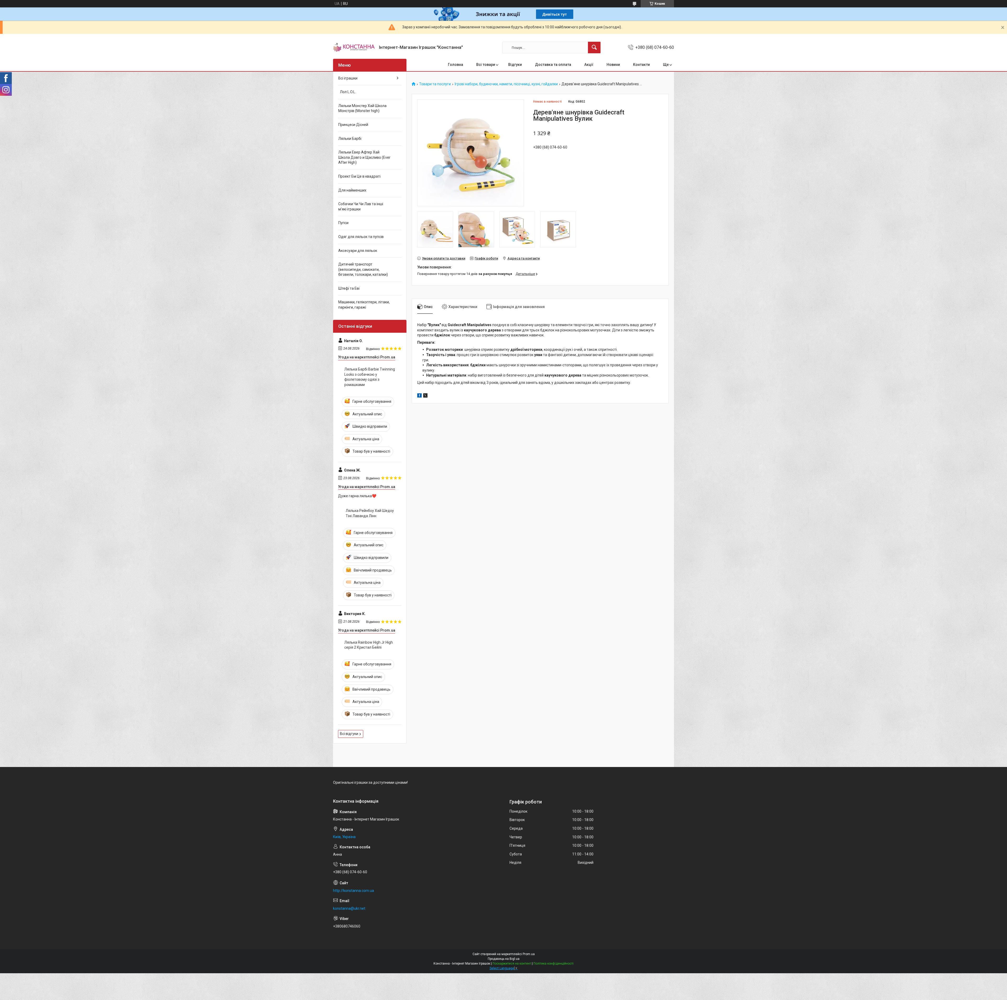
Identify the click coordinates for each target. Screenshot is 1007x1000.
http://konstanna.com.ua (353, 890)
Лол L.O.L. (347, 92)
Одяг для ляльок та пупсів (361, 237)
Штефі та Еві (349, 288)
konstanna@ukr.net (349, 908)
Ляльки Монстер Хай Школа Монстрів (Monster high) (362, 108)
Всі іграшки (347, 78)
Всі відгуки (349, 734)
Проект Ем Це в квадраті (359, 176)
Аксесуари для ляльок (357, 250)
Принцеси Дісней (353, 125)
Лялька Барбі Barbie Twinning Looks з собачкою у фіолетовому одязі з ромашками (369, 377)
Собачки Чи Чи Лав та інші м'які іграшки (360, 206)
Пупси (343, 223)
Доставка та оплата (553, 64)
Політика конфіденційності (553, 963)
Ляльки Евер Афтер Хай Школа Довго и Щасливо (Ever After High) (364, 157)
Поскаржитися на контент (511, 963)
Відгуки (515, 64)
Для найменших (352, 190)
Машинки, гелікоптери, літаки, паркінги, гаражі (364, 304)
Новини (613, 64)
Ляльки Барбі (349, 138)
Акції (588, 64)
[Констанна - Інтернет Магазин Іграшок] (354, 47)
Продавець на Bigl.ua (503, 959)
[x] (425, 396)
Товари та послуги (435, 84)
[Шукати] (594, 47)
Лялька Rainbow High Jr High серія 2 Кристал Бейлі (368, 645)
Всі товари (485, 64)
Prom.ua (529, 954)
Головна (455, 64)
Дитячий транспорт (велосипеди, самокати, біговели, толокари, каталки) (363, 269)
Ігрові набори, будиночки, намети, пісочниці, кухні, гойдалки (506, 84)
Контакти (641, 64)
